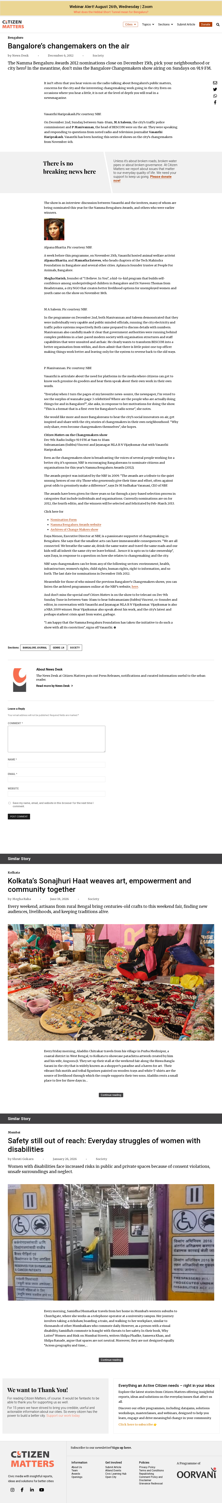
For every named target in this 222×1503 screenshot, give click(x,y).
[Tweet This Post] (215, 89)
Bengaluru (15, 37)
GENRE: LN (58, 647)
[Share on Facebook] (215, 102)
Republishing (146, 1473)
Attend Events (113, 1470)
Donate (205, 24)
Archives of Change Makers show (74, 529)
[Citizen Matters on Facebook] (22, 1490)
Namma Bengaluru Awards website (76, 524)
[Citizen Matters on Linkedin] (32, 1490)
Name (12, 759)
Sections (164, 24)
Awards (76, 1473)
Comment (15, 723)
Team (75, 1470)
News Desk (20, 55)
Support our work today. (63, 1416)
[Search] (218, 25)
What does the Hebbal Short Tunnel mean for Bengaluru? (111, 12)
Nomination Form (64, 520)
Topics (146, 24)
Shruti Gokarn (23, 1159)
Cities (129, 24)
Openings (77, 1477)
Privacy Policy (147, 1467)
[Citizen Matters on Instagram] (12, 1490)
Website (13, 788)
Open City (110, 1477)
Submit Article (186, 24)
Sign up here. (122, 1448)
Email (12, 774)
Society (98, 55)
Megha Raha (21, 899)
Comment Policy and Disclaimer (151, 1478)
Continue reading (111, 1095)
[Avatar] (19, 680)
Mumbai (14, 1132)
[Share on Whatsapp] (215, 96)
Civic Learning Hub (115, 1473)
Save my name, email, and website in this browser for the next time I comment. (53, 804)
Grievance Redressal (151, 1483)
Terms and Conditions (151, 1470)
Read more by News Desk (53, 685)
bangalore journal (35, 647)
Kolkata (14, 872)
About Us (77, 1467)
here (135, 586)
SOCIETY (75, 647)
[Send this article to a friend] (215, 83)
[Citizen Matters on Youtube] (41, 1490)
